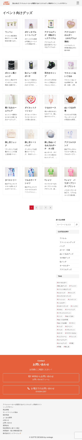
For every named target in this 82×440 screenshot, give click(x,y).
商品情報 (6, 410)
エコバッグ (61, 293)
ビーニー (69, 326)
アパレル (63, 238)
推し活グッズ (62, 286)
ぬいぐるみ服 (62, 323)
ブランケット (70, 330)
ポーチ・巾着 (65, 250)
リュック (73, 336)
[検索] (76, 224)
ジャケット (72, 299)
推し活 (67, 346)
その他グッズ (65, 258)
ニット (60, 316)
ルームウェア (62, 340)
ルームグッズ (62, 343)
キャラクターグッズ (64, 296)
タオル (60, 309)
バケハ (73, 323)
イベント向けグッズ (64, 289)
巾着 (72, 343)
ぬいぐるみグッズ (66, 254)
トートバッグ (70, 309)
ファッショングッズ (67, 242)
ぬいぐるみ (69, 316)
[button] (41, 377)
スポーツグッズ (63, 306)
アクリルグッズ (66, 269)
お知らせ (6, 420)
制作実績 (6, 415)
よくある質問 (7, 417)
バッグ (62, 246)
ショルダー (61, 303)
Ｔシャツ (73, 286)
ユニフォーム (62, 336)
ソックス (75, 306)
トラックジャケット (64, 313)
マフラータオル (71, 333)
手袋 (59, 346)
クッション (61, 299)
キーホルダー (65, 266)
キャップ (72, 293)
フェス (60, 330)
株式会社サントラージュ (11, 433)
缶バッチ (63, 262)
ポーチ (60, 333)
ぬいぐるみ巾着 (63, 319)
